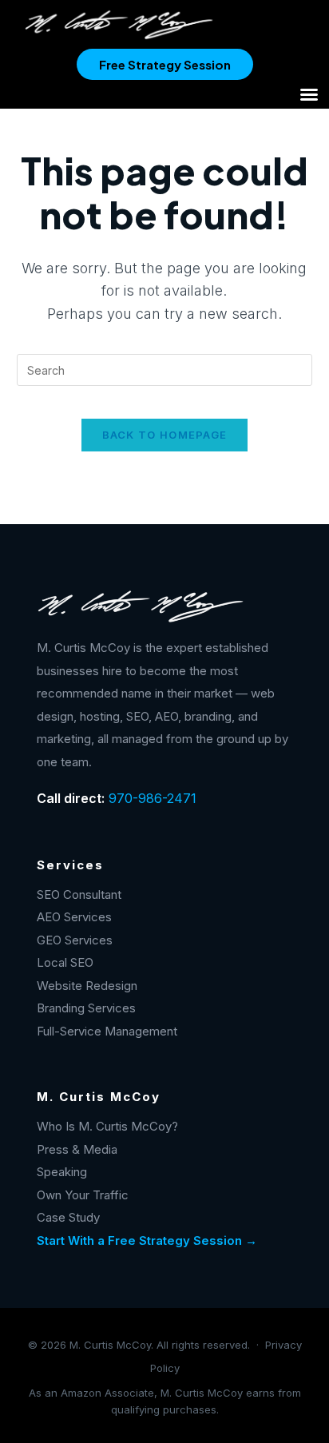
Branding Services (86, 1008)
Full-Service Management (107, 1031)
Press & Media (77, 1149)
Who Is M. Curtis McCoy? (107, 1126)
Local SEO (65, 962)
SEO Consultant (79, 894)
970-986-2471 (152, 798)
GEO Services (75, 940)
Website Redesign (87, 985)
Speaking (62, 1171)
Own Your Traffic (83, 1194)
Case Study (68, 1217)
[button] (309, 94)
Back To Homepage (165, 434)
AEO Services (74, 916)
